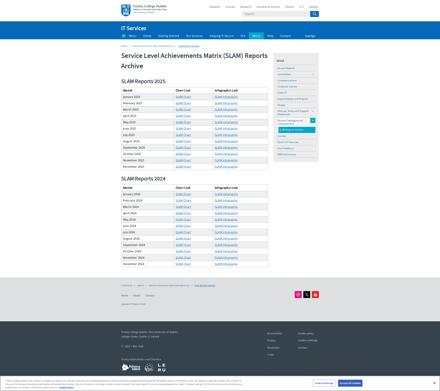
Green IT (282, 92)
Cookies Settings (308, 340)
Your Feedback (286, 148)
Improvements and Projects (293, 98)
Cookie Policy (66, 387)
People (281, 105)
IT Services (133, 28)
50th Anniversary (287, 154)
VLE (243, 36)
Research (245, 6)
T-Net (270, 354)
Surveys (282, 135)
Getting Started (168, 36)
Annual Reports (286, 68)
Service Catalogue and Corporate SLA (153, 46)
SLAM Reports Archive (189, 46)
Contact (285, 36)
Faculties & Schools (268, 6)
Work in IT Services (288, 142)
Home (147, 36)
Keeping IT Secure (222, 36)
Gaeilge (313, 6)
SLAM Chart (183, 97)
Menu (132, 36)
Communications (287, 80)
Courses (230, 6)
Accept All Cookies (350, 382)
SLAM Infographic (226, 97)
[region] (220, 383)
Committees (284, 74)
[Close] (434, 383)
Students (215, 6)
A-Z (301, 6)
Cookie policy (306, 333)
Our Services (194, 36)
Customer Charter (287, 86)
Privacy (271, 340)
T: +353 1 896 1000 (132, 346)
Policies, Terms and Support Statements (293, 112)
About (256, 36)
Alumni (289, 6)
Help (270, 36)
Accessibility (274, 333)
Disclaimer (273, 347)
